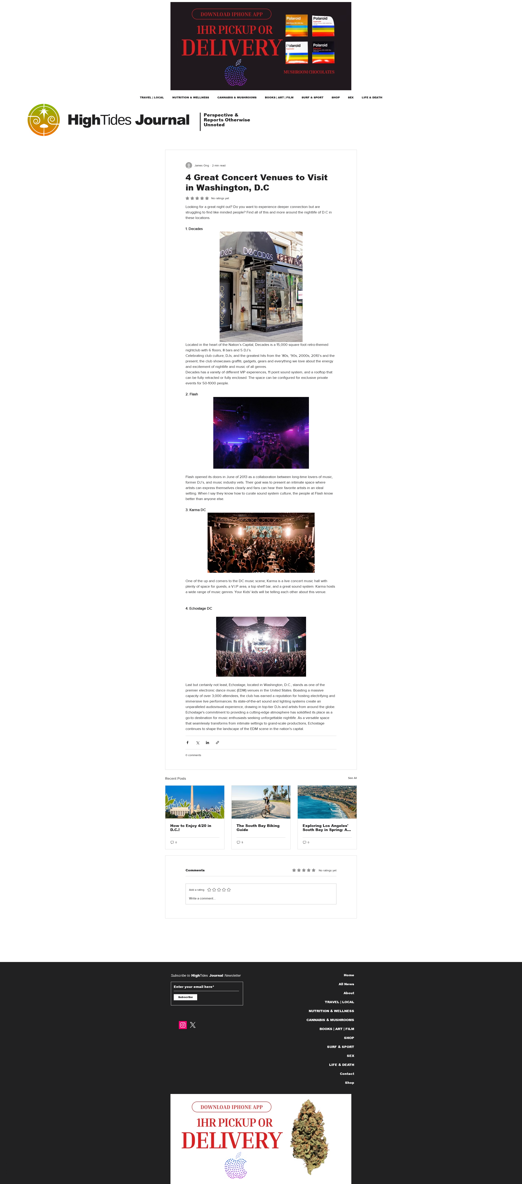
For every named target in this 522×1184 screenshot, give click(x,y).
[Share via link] (217, 742)
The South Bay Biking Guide (258, 828)
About (349, 993)
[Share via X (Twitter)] (197, 742)
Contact (347, 1073)
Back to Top (6, 1166)
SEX (350, 1056)
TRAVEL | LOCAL (339, 1002)
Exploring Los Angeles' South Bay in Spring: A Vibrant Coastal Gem (325, 828)
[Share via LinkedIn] (207, 742)
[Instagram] (183, 1025)
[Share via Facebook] (187, 742)
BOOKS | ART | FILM (337, 1029)
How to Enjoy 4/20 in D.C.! (190, 828)
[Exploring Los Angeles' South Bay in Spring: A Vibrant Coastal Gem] (327, 802)
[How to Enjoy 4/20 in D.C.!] (194, 802)
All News (346, 984)
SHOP (349, 1038)
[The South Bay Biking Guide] (261, 802)
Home (349, 975)
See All (352, 777)
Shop (349, 1082)
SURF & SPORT (340, 1047)
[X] (193, 1025)
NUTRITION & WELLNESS (332, 1011)
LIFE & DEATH (341, 1064)
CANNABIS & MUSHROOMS (332, 1020)
